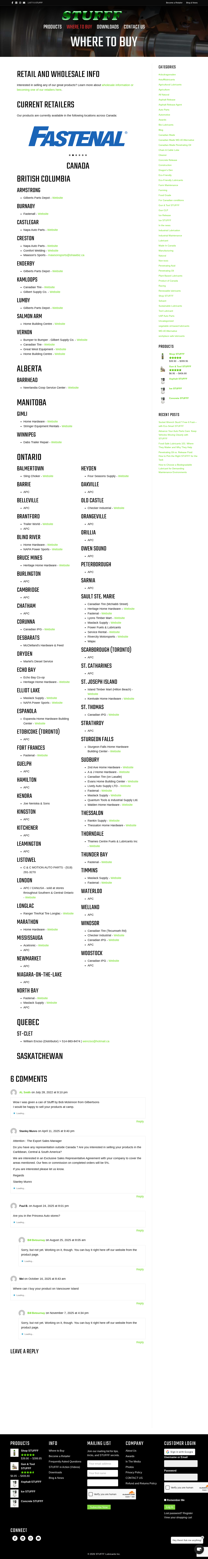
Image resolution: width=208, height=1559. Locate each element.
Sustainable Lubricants (170, 306)
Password (170, 1470)
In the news (164, 225)
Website (57, 197)
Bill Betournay (36, 1240)
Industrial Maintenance (170, 235)
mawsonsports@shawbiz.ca (66, 255)
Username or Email (176, 1457)
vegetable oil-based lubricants (174, 326)
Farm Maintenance (168, 185)
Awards (162, 119)
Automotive (164, 114)
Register (188, 1513)
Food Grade (165, 195)
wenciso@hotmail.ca (96, 1041)
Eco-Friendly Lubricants (171, 180)
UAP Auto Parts (166, 316)
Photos (130, 1467)
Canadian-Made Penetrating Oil (175, 145)
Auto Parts (164, 109)
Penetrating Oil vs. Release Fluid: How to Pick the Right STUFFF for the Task (178, 456)
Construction (165, 165)
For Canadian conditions (171, 200)
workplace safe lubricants (172, 336)
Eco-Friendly (165, 175)
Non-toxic (163, 260)
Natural (162, 255)
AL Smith (25, 1092)
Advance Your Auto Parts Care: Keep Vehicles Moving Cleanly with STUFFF (177, 435)
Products (53, 27)
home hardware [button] (83, 155)
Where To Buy (79, 27)
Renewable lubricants (170, 290)
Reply (140, 1121)
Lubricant (163, 240)
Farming (163, 190)
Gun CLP (163, 210)
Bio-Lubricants (166, 124)
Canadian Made (167, 135)
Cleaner (163, 155)
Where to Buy (56, 1450)
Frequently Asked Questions (65, 1461)
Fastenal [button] (73, 155)
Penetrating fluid (167, 265)
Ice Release (165, 215)
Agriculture (164, 89)
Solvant (162, 301)
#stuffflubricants (167, 79)
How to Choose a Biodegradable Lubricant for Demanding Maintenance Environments (175, 468)
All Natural (164, 94)
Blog (161, 130)
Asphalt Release (167, 99)
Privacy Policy (134, 1472)
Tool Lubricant (166, 311)
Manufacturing (166, 250)
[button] (199, 1549)
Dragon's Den (166, 170)
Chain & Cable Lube (169, 150)
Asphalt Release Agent (170, 104)
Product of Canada (168, 280)
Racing (162, 285)
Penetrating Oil (166, 270)
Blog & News (192, 3)
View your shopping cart (178, 1517)
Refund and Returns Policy (141, 1483)
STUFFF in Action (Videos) (64, 1467)
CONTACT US (134, 1478)
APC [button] (70, 155)
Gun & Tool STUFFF (169, 205)
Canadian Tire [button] (76, 155)
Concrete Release (168, 160)
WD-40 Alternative (168, 331)
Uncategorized (166, 321)
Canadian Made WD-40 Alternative (176, 140)
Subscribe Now (99, 1507)
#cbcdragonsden (167, 74)
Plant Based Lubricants (170, 275)
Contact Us (134, 27)
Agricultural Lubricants (170, 84)
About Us (131, 1450)
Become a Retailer (174, 3)
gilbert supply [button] (86, 155)
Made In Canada (167, 245)
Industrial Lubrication (169, 230)
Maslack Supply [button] (79, 155)
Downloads (108, 27)
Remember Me (175, 1500)
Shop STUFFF (166, 295)
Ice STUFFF (165, 220)
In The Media (133, 1461)
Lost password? (173, 1513)
